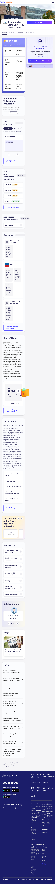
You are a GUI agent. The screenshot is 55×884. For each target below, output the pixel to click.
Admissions (12, 32)
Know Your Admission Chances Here (12, 327)
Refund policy (32, 873)
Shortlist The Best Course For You (11, 161)
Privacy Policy (33, 866)
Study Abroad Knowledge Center (44, 823)
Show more (21, 175)
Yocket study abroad (38, 814)
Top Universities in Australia (33, 834)
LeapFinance (49, 806)
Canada (33, 808)
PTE (48, 821)
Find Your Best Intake (13, 207)
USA (32, 805)
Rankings (20, 32)
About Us (38, 805)
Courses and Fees (29, 32)
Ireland (32, 811)
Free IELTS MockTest (44, 807)
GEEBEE (38, 816)
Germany (33, 813)
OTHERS (50, 879)
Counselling (44, 832)
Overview (4, 32)
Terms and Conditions (33, 870)
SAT (48, 819)
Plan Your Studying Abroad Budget (11, 410)
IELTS (43, 831)
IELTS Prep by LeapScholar (49, 810)
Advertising (17, 128)
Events (43, 827)
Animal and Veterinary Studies (13, 131)
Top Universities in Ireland (33, 838)
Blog (43, 819)
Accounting (8, 128)
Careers (38, 806)
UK (31, 806)
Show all (18, 123)
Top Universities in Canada (33, 829)
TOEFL (48, 818)
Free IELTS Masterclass (44, 810)
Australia (33, 810)
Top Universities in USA (33, 821)
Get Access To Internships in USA (11, 508)
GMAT (48, 824)
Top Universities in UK (33, 825)
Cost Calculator (44, 816)
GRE (48, 822)
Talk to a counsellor (44, 813)
